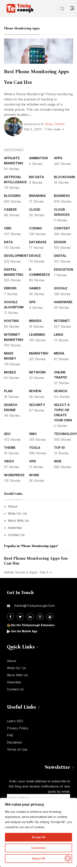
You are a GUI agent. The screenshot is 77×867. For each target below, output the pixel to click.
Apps (49, 124)
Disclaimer (14, 742)
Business (62, 196)
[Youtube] (49, 616)
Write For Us (17, 513)
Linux (58, 335)
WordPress (14, 475)
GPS (32, 302)
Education (63, 269)
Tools (34, 448)
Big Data (36, 177)
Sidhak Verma (14, 572)
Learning (37, 335)
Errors (10, 288)
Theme (10, 448)
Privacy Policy (17, 728)
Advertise (15, 528)
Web (57, 461)
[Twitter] (20, 616)
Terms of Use (17, 749)
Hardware (63, 302)
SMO (33, 434)
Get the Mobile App (24, 631)
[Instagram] (40, 616)
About (12, 506)
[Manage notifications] (68, 858)
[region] (38, 832)
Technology (65, 434)
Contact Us (16, 535)
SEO (7, 434)
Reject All (38, 858)
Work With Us (18, 521)
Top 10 (59, 448)
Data (8, 242)
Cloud (34, 209)
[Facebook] (10, 616)
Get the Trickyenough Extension (32, 625)
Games (35, 288)
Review (35, 391)
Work (34, 475)
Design (60, 242)
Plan (8, 391)
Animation (38, 158)
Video (9, 461)
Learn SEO (15, 721)
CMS (7, 228)
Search (60, 391)
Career (10, 209)
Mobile (10, 372)
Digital (60, 256)
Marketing (38, 353)
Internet (62, 321)
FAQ (10, 735)
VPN (32, 461)
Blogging (12, 196)
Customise (38, 847)
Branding (37, 196)
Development (16, 256)
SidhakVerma (32, 124)
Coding (35, 228)
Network (37, 372)
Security (37, 405)
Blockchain (64, 177)
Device (59, 124)
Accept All (38, 837)
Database (38, 242)
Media (59, 353)
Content (62, 228)
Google (61, 288)
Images (35, 321)
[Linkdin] (30, 616)
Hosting (11, 321)
